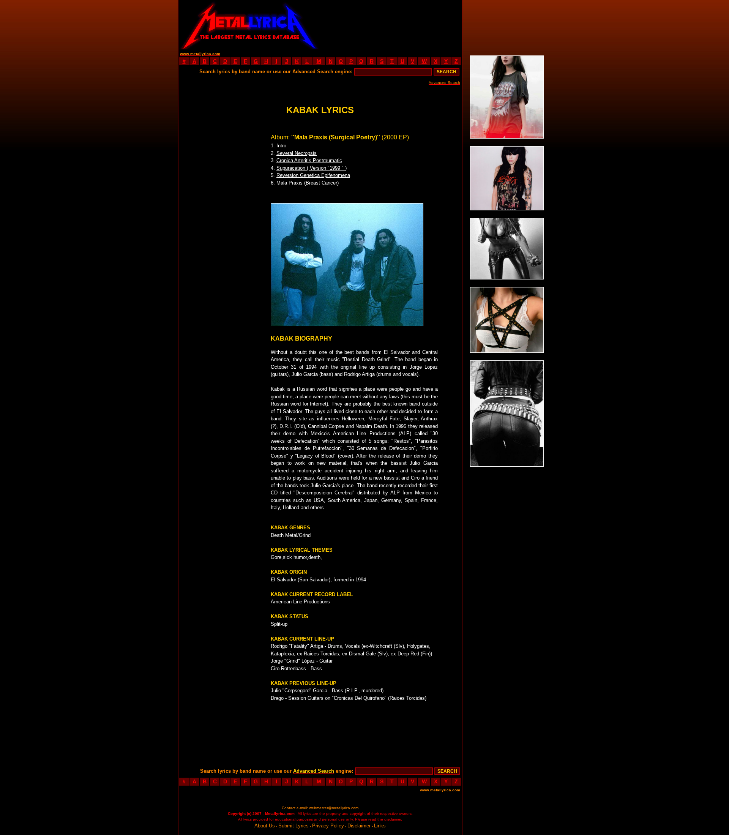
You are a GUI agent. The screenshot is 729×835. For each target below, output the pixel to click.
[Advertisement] (391, 24)
